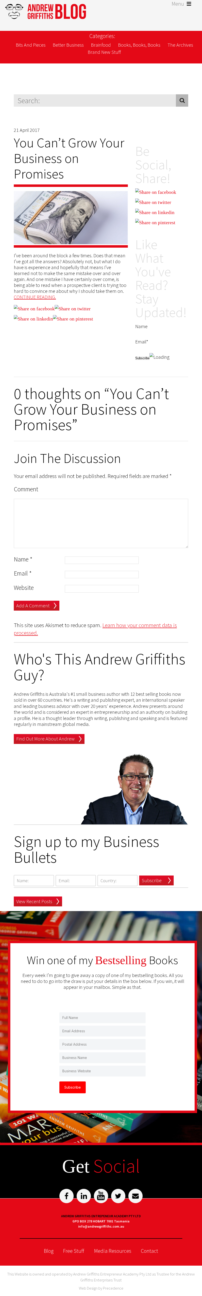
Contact (149, 1250)
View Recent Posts (34, 901)
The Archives (180, 45)
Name (23, 559)
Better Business (68, 45)
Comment (26, 489)
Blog (48, 1250)
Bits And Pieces (31, 45)
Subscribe (152, 880)
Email (23, 573)
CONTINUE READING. (35, 297)
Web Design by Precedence (101, 1288)
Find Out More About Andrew (45, 739)
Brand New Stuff (104, 52)
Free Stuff (73, 1250)
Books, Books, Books (139, 45)
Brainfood (101, 45)
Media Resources (112, 1250)
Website (24, 588)
